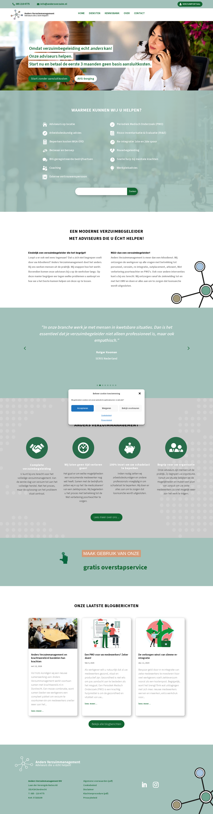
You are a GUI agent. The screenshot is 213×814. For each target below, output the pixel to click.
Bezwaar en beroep (61, 150)
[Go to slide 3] (102, 385)
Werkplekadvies (127, 168)
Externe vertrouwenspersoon (68, 177)
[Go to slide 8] (115, 385)
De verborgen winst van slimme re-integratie (158, 656)
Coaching (55, 168)
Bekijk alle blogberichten (106, 724)
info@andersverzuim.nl (53, 4)
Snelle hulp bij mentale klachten (137, 159)
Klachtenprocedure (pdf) (95, 793)
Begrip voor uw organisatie (176, 465)
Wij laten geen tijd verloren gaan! (83, 466)
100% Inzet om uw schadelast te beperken (130, 466)
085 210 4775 (23, 4)
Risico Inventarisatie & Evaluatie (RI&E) (141, 133)
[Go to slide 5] (108, 385)
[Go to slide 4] (105, 385)
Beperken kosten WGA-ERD (66, 142)
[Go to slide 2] (100, 385)
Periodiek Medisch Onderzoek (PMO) (140, 124)
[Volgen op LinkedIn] (144, 785)
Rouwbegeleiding (128, 150)
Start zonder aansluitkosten (49, 79)
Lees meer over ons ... (106, 517)
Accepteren (82, 408)
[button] (140, 393)
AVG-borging (86, 79)
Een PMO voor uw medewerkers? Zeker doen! (106, 656)
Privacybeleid (106, 420)
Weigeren (106, 408)
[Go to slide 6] (110, 385)
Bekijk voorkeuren (130, 408)
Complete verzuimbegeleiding (37, 467)
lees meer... (37, 711)
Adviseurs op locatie (62, 124)
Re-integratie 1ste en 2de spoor (137, 142)
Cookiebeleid (106, 415)
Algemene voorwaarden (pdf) (98, 781)
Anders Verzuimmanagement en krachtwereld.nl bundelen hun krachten (49, 658)
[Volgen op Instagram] (156, 785)
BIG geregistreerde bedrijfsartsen (71, 159)
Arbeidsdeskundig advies (65, 133)
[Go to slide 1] (97, 385)
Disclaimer (88, 789)
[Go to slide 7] (113, 385)
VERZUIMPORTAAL (191, 4)
